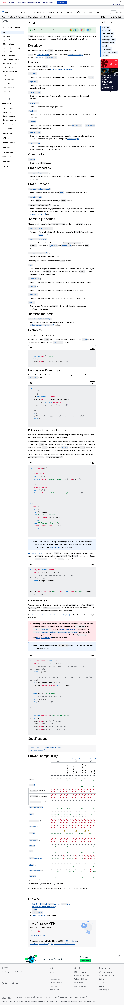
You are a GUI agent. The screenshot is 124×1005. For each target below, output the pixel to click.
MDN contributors (71, 941)
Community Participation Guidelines (72, 997)
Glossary (102, 986)
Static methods (106, 37)
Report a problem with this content (63, 944)
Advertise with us (56, 983)
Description (105, 27)
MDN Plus (53, 986)
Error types (34, 62)
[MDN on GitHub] (3, 983)
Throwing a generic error (41, 335)
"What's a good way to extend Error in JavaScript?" (49, 615)
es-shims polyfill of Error (43, 907)
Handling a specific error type (44, 370)
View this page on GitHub (39, 944)
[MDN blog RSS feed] (17, 983)
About (52, 972)
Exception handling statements (61, 69)
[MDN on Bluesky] (6, 983)
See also (104, 55)
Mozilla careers (55, 979)
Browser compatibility (109, 52)
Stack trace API (38, 915)
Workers (38, 58)
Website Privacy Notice (24, 997)
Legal (55, 997)
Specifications (106, 49)
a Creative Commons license (85, 1001)
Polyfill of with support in (50, 904)
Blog (97, 12)
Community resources (82, 976)
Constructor (105, 30)
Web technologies (105, 972)
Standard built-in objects (11, 27)
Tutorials (102, 983)
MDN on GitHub (80, 986)
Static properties (107, 33)
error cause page (56, 547)
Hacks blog (103, 990)
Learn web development (107, 976)
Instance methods (107, 43)
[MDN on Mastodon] (13, 983)
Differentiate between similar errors (47, 430)
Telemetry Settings (43, 997)
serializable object (43, 55)
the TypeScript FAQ (43, 638)
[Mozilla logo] (8, 997)
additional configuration (67, 629)
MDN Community (80, 972)
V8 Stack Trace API (37, 214)
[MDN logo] (6, 968)
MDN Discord (79, 983)
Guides (101, 979)
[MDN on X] (10, 983)
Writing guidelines (80, 979)
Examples (104, 46)
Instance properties (108, 40)
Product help (54, 990)
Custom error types (35, 553)
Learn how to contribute (38, 935)
